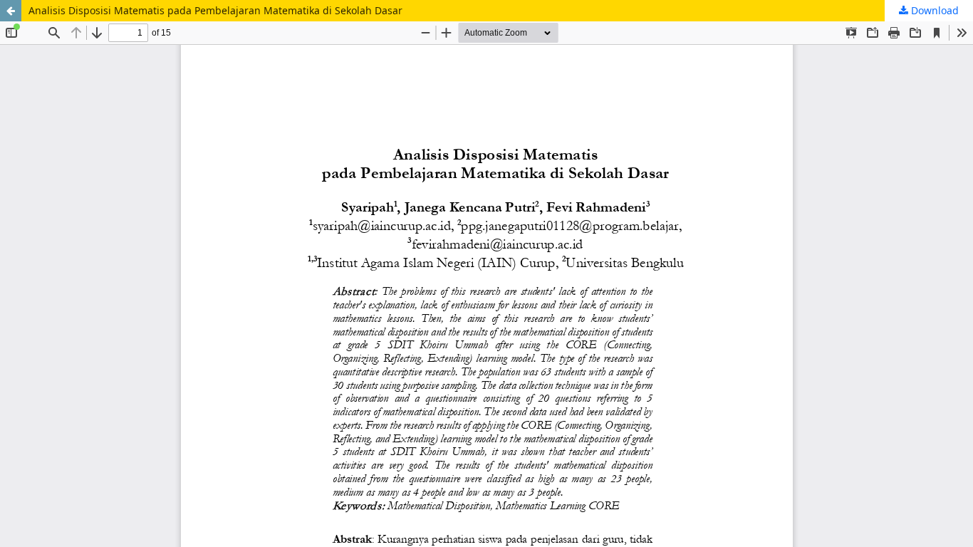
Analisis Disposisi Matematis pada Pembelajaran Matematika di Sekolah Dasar (215, 10)
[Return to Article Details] (10, 10)
